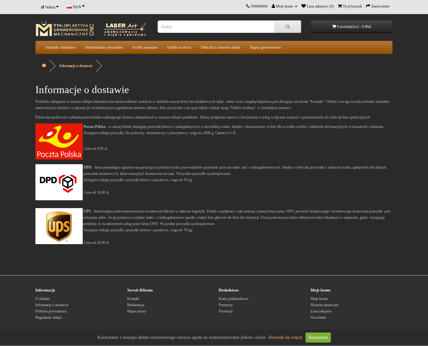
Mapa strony (136, 311)
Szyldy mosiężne (145, 47)
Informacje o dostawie (76, 66)
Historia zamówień (324, 305)
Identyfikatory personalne (104, 47)
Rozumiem (318, 337)
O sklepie (42, 298)
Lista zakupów (321, 311)
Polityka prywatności (51, 311)
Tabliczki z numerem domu (220, 47)
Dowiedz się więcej (285, 337)
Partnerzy (226, 305)
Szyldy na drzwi (179, 47)
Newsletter (318, 317)
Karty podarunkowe (233, 298)
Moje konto (319, 298)
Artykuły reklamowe (60, 47)
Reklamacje (135, 305)
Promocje (226, 311)
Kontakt (133, 298)
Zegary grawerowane (265, 47)
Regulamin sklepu (48, 317)
